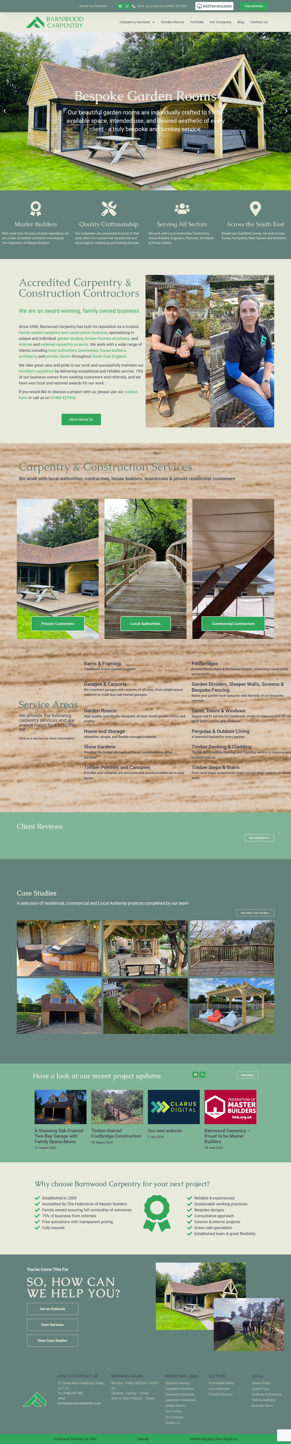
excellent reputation (36, 371)
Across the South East (255, 224)
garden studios (70, 338)
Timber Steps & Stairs (216, 767)
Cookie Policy (260, 1389)
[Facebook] (120, 6)
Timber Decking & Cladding (222, 747)
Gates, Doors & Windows (218, 711)
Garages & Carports (105, 684)
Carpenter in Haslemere (180, 1400)
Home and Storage (104, 731)
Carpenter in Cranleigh (179, 1394)
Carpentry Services (135, 22)
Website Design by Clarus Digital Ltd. (214, 1439)
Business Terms (262, 1406)
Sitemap (143, 1439)
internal (25, 344)
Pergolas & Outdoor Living (220, 731)
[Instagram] (127, 6)
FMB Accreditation (264, 1400)
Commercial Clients (221, 1383)
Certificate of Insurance (267, 1394)
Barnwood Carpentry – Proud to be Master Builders (227, 1136)
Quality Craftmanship (108, 224)
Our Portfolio (173, 1411)
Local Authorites (219, 1389)
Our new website (165, 1130)
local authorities (62, 350)
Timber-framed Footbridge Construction (116, 1133)
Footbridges (205, 663)
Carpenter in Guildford (179, 1389)
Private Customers (220, 1394)
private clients (58, 356)
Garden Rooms (172, 22)
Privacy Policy (261, 1383)
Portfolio (197, 22)
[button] (4, 111)
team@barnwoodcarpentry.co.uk (79, 1403)
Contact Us (259, 22)
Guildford (244, 233)
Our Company (220, 22)
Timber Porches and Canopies (117, 767)
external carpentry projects (64, 344)
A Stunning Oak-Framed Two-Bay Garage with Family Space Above (59, 1136)
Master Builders (35, 224)
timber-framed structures (107, 338)
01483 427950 (62, 397)
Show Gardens (100, 747)
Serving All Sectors (182, 224)
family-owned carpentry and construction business (63, 332)
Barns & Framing (102, 663)
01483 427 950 (73, 1393)
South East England (109, 356)
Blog (240, 22)
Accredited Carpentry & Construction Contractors (79, 287)
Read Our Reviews (93, 6)
